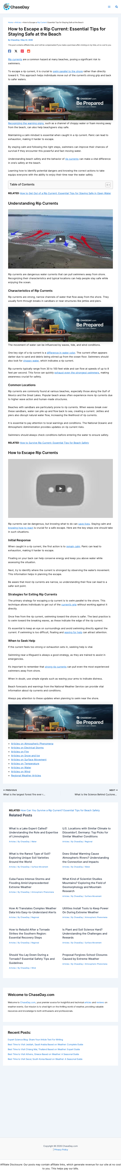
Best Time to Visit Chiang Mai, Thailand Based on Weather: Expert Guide (44, 1049)
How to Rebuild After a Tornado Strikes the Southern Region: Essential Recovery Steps (29, 933)
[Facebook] (9, 51)
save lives (84, 523)
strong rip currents (56, 666)
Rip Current (42, 22)
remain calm (73, 546)
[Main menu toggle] (109, 7)
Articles (12, 841)
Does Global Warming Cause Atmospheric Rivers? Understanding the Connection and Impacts (85, 857)
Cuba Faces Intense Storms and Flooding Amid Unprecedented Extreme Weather (29, 883)
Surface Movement (39, 867)
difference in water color (61, 352)
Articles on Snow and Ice (25, 755)
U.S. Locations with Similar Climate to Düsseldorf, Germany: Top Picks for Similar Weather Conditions (86, 832)
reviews (100, 1002)
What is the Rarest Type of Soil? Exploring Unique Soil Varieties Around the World (29, 857)
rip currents (72, 158)
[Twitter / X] (15, 51)
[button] (116, 7)
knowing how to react (20, 527)
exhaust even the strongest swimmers (76, 372)
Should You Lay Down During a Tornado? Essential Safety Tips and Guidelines (32, 958)
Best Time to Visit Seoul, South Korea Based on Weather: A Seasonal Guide (45, 1059)
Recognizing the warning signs (26, 123)
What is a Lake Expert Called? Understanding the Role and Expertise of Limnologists (33, 832)
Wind (33, 968)
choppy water (31, 360)
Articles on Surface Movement (28, 759)
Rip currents (15, 59)
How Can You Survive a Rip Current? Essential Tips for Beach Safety (60, 810)
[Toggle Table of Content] (106, 184)
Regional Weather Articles (26, 775)
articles (87, 1002)
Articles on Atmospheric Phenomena (32, 743)
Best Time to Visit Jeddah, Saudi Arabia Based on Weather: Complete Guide (45, 1044)
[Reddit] (28, 51)
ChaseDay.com (28, 1002)
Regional (88, 841)
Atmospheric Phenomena (42, 892)
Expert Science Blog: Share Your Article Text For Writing (35, 1039)
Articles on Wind (20, 771)
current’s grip (69, 604)
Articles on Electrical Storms (27, 747)
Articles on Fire (20, 751)
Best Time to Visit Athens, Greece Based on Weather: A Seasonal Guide (43, 1054)
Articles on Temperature (25, 763)
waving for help (73, 632)
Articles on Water (21, 767)
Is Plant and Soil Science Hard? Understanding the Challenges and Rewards (84, 933)
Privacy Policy (61, 1149)
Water (34, 841)
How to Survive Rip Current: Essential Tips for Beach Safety (54, 442)
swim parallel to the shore (68, 71)
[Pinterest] (22, 51)
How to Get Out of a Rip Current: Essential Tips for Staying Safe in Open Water (65, 193)
